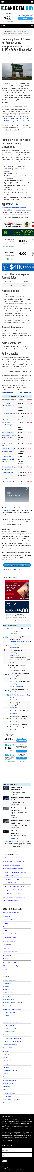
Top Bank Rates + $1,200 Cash (20, 641)
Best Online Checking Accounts (13, 1002)
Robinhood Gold (8, 473)
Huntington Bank (12, 118)
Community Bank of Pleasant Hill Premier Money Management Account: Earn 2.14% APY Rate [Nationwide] (17, 44)
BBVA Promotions (8, 999)
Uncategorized (8, 1096)
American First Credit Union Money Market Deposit (9, 435)
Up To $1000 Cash (16, 686)
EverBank (6, 1051)
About (25, 1168)
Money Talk (6, 1073)
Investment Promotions (10, 1070)
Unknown (20, 180)
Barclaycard (7, 996)
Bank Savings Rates (15, 569)
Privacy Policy (16, 1170)
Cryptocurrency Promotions (12, 1038)
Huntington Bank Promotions (12, 1064)
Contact (29, 1168)
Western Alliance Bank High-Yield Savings (8, 459)
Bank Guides (7, 983)
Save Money (6, 1086)
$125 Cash (13, 708)
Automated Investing (9, 980)
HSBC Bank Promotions (10, 1061)
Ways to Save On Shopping (11, 1099)
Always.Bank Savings (9, 413)
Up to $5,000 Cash (16, 631)
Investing (6, 1067)
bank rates (27, 392)
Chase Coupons (8, 1019)
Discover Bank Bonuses (10, 1044)
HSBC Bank (20, 116)
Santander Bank (8, 1083)
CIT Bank (26, 121)
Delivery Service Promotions (12, 1041)
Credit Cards (7, 1035)
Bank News (6, 986)
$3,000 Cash (14, 647)
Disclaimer (11, 1170)
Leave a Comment (26, 59)
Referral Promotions (9, 1080)
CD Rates (6, 1015)
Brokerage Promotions (10, 1006)
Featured (6, 1054)
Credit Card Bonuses (9, 1028)
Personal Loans (8, 1077)
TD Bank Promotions (9, 1090)
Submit (4, 1161)
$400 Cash (13, 692)
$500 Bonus (14, 668)
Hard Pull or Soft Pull (23, 176)
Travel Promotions (9, 1093)
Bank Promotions (8, 989)
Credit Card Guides (9, 1031)
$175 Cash (13, 713)
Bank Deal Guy (17, 8)
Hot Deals (6, 1057)
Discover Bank (24, 118)
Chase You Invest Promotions (12, 1022)
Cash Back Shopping (9, 1012)
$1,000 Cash (14, 721)
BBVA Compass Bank (13, 121)
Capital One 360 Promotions (12, 1009)
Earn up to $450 (15, 655)
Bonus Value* (10, 841)
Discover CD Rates (9, 1048)
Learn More (15, 794)
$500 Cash (13, 678)
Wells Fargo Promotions (10, 1103)
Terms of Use (22, 1170)
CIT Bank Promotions (10, 1025)
